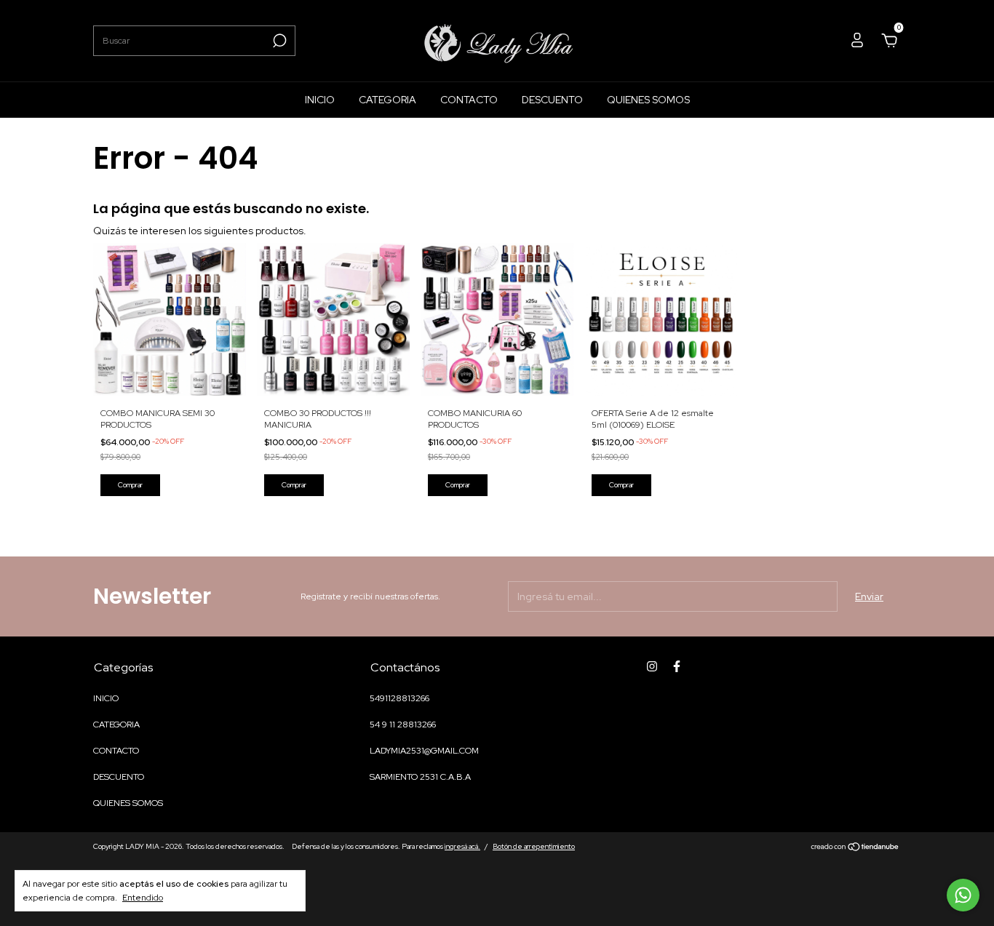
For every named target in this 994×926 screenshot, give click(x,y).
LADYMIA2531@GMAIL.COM (424, 751)
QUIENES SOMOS (648, 99)
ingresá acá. (462, 846)
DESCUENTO (552, 99)
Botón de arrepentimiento (534, 846)
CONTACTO (469, 99)
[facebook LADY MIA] (677, 666)
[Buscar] (278, 40)
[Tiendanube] (855, 848)
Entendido (142, 897)
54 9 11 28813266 (403, 724)
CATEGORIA (387, 99)
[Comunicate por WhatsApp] (963, 895)
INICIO (320, 99)
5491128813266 (399, 698)
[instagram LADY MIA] (652, 666)
